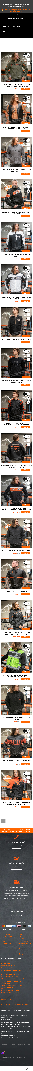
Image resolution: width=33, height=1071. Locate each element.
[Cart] (27, 1069)
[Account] (16, 1069)
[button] (30, 18)
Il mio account (6, 934)
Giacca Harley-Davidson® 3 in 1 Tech (16, 551)
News (19, 950)
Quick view (28, 55)
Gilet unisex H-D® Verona (16, 592)
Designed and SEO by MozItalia (11, 1056)
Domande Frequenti (8, 943)
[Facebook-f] (12, 915)
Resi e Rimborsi (22, 946)
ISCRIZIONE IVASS (6, 1000)
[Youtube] (21, 915)
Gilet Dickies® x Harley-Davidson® (16, 339)
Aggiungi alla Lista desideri (28, 63)
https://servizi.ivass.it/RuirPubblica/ (11, 1038)
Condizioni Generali (23, 941)
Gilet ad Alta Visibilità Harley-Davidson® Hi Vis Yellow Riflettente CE (16, 677)
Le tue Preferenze (7, 936)
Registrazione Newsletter (21, 953)
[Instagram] (16, 915)
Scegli (26, 80)
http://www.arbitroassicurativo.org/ (11, 1027)
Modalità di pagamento (24, 943)
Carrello (5, 941)
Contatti (20, 936)
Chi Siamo (20, 934)
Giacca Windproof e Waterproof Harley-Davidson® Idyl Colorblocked (16, 804)
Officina (20, 948)
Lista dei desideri (7, 939)
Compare (28, 59)
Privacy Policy (21, 939)
